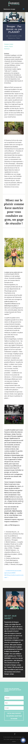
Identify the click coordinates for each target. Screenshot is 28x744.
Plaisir (18, 38)
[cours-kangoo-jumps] (14, 424)
